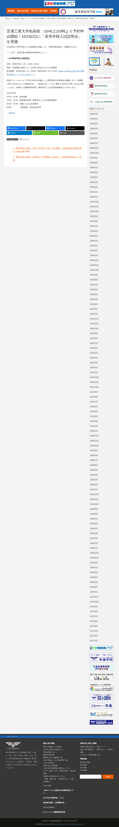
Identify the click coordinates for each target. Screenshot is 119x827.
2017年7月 (94, 616)
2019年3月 (94, 538)
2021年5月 (94, 411)
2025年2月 (94, 192)
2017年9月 (94, 606)
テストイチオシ (49, 807)
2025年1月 (94, 197)
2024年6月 (94, 231)
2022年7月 (94, 343)
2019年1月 (94, 548)
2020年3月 (94, 479)
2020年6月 (94, 465)
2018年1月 (94, 592)
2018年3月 (94, 582)
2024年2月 (94, 250)
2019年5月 (94, 528)
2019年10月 (94, 504)
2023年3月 (94, 304)
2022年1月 (94, 372)
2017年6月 (94, 621)
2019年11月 (94, 499)
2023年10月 (94, 270)
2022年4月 (94, 358)
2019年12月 (94, 494)
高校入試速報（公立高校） (53, 747)
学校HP (11, 113)
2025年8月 (94, 162)
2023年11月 (94, 265)
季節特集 (83, 759)
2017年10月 (94, 601)
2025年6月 (94, 172)
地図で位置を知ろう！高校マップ (92, 747)
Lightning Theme (58, 824)
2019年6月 (94, 523)
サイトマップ (12, 737)
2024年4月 (94, 240)
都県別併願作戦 (49, 755)
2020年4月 (94, 475)
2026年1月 (94, 143)
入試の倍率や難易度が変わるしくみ (56, 768)
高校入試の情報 (49, 743)
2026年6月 (94, 118)
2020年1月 (94, 489)
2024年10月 (94, 211)
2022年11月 (94, 323)
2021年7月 (94, 401)
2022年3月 (94, 362)
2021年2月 (94, 426)
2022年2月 (94, 367)
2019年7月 (94, 518)
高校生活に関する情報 (88, 743)
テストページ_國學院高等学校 (54, 812)
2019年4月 (94, 533)
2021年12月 (94, 377)
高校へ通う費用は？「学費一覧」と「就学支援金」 (96, 751)
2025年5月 (94, 177)
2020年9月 (94, 450)
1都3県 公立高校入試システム (54, 776)
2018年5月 (94, 577)
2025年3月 (94, 187)
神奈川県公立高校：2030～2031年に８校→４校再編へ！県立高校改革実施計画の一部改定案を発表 (47, 149)
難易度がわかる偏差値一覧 (53, 757)
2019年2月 (94, 543)
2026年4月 (94, 128)
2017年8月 (94, 611)
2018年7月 (94, 567)
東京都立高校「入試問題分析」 (54, 802)
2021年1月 (94, 431)
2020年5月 (94, 470)
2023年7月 (94, 284)
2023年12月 (94, 260)
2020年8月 (94, 455)
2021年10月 (94, 387)
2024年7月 (94, 226)
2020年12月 (94, 436)
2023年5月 (94, 294)
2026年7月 (94, 114)
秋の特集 (83, 767)
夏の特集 (83, 765)
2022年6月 (94, 348)
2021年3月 (94, 421)
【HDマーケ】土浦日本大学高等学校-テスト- (58, 791)
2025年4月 (94, 182)
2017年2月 (94, 636)
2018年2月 (94, 587)
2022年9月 (94, 333)
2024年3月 (94, 245)
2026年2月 (94, 138)
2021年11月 (94, 382)
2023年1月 (94, 314)
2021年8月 (94, 397)
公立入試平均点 (49, 763)
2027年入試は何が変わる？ (53, 749)
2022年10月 (94, 328)
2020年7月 (94, 460)
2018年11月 (94, 553)
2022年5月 (94, 353)
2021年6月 (94, 406)
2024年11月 (94, 206)
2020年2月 (94, 484)
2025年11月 (94, 148)
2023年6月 (94, 289)
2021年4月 (94, 416)
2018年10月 (94, 558)
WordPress (46, 824)
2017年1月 (94, 640)
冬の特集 (83, 770)
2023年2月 (94, 309)
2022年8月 (94, 338)
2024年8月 (94, 221)
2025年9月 (94, 158)
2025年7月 (94, 167)
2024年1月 (94, 255)
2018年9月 (94, 562)
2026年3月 (94, 133)
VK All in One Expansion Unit (75, 824)
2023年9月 (94, 275)
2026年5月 (94, 123)
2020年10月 (94, 445)
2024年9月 (94, 216)
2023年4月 (94, 299)
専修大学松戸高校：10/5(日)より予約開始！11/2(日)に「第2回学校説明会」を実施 (47, 158)
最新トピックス (24, 139)
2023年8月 (94, 279)
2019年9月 (94, 509)
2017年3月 (94, 631)
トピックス (47, 785)
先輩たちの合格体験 (50, 765)
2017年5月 (94, 626)
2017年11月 (94, 597)
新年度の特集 (85, 762)
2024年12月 (94, 201)
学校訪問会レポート (50, 752)
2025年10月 (94, 153)
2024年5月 (94, 236)
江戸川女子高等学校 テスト (53, 798)
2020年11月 (94, 440)
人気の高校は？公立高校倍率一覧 (55, 760)
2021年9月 (94, 392)
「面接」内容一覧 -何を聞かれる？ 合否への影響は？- (59, 780)
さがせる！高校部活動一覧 (90, 755)
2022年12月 (94, 318)
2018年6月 (94, 572)
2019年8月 (94, 514)
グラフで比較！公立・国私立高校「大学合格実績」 (59, 772)
